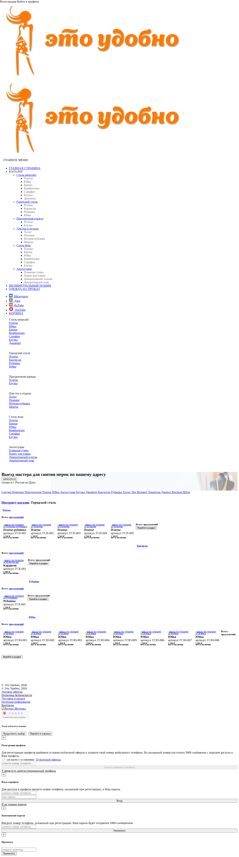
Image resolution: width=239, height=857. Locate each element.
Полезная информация (15, 701)
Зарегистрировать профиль (119, 767)
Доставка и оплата (13, 698)
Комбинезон (17, 333)
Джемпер (15, 343)
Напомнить (119, 830)
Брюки (13, 329)
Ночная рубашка (19, 403)
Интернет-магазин (15, 502)
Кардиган (15, 359)
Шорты (13, 406)
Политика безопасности (16, 695)
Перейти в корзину (40, 733)
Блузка (13, 339)
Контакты (7, 705)
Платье (13, 322)
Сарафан (14, 336)
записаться (9, 479)
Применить (9, 853)
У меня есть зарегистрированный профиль (28, 770)
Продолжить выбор (14, 733)
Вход (119, 800)
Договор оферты (12, 691)
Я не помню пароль (14, 804)
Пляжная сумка (19, 450)
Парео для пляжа (19, 453)
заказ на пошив (14, 524)
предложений (16, 517)
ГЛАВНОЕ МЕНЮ (15, 160)
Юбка (12, 326)
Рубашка (14, 363)
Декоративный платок (23, 457)
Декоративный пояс (21, 460)
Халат (13, 396)
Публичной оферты (48, 759)
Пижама (14, 400)
